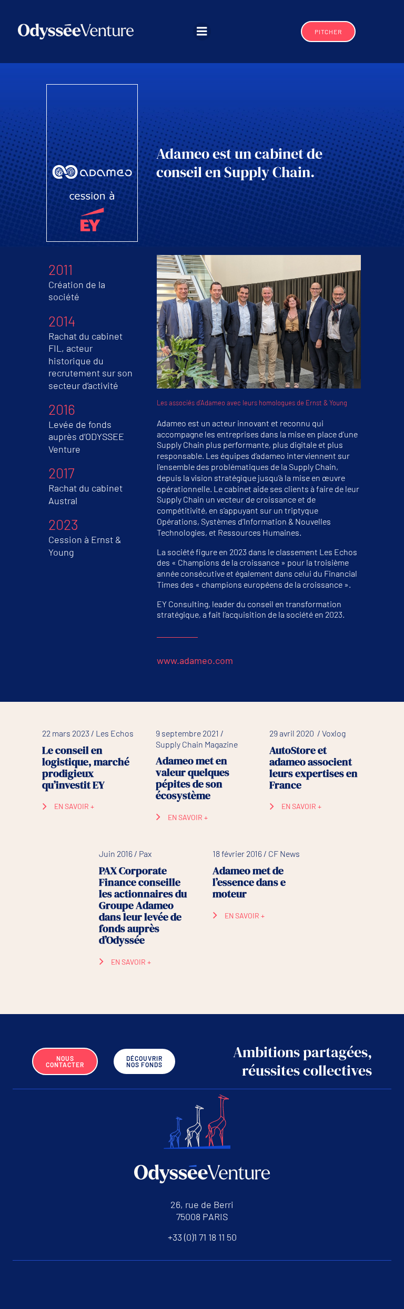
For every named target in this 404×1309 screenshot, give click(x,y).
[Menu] (202, 31)
